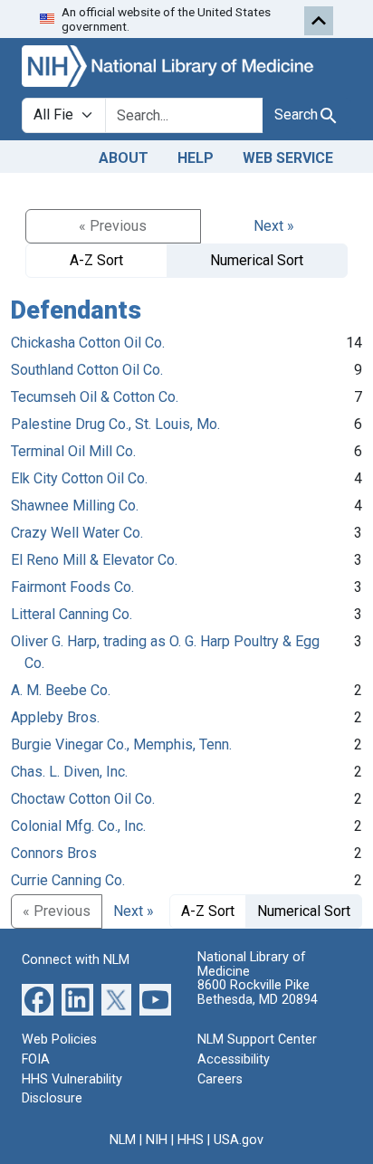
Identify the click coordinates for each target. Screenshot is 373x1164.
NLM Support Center (257, 1039)
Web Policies (59, 1039)
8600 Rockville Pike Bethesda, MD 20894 (257, 992)
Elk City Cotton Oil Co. (79, 478)
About (123, 158)
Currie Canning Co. (68, 880)
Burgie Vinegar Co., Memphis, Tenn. (121, 744)
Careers (220, 1079)
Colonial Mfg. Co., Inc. (78, 826)
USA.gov (238, 1140)
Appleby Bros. (55, 717)
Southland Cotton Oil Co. (87, 369)
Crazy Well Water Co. (77, 532)
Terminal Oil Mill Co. (73, 451)
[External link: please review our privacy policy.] (37, 998)
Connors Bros (54, 853)
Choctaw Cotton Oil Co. (83, 798)
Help (195, 158)
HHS (190, 1140)
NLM (123, 1140)
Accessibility (233, 1059)
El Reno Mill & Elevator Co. (94, 559)
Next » (273, 225)
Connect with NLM (75, 960)
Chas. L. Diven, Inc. (69, 771)
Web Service (288, 158)
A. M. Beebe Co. (60, 690)
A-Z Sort (96, 260)
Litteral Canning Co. (71, 614)
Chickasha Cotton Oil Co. (88, 342)
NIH (156, 1140)
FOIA (36, 1059)
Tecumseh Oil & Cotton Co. (94, 396)
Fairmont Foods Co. (72, 587)
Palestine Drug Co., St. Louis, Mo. (115, 424)
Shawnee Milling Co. (75, 505)
